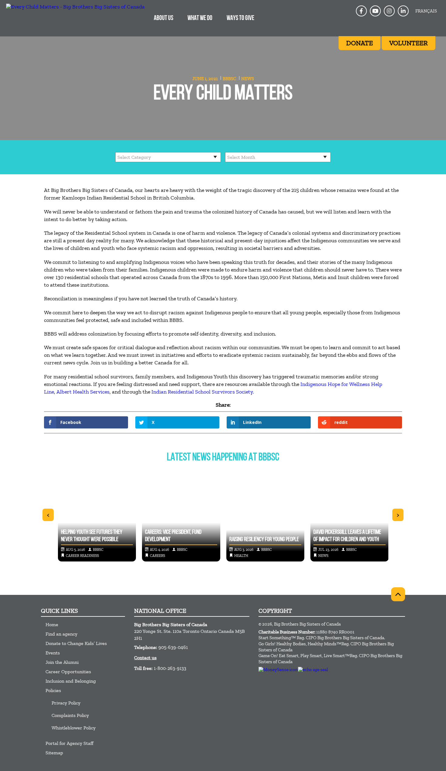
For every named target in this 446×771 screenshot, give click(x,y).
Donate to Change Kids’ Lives (76, 643)
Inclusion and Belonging (71, 681)
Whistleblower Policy (74, 728)
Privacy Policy (66, 703)
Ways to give (240, 18)
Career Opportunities (68, 671)
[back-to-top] (398, 594)
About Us (163, 18)
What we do (200, 18)
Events (53, 653)
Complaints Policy (70, 715)
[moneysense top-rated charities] (278, 669)
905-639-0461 (173, 647)
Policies (53, 690)
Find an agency (61, 634)
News (247, 78)
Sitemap (54, 753)
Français (426, 11)
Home (52, 624)
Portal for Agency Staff (69, 743)
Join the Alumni (62, 662)
